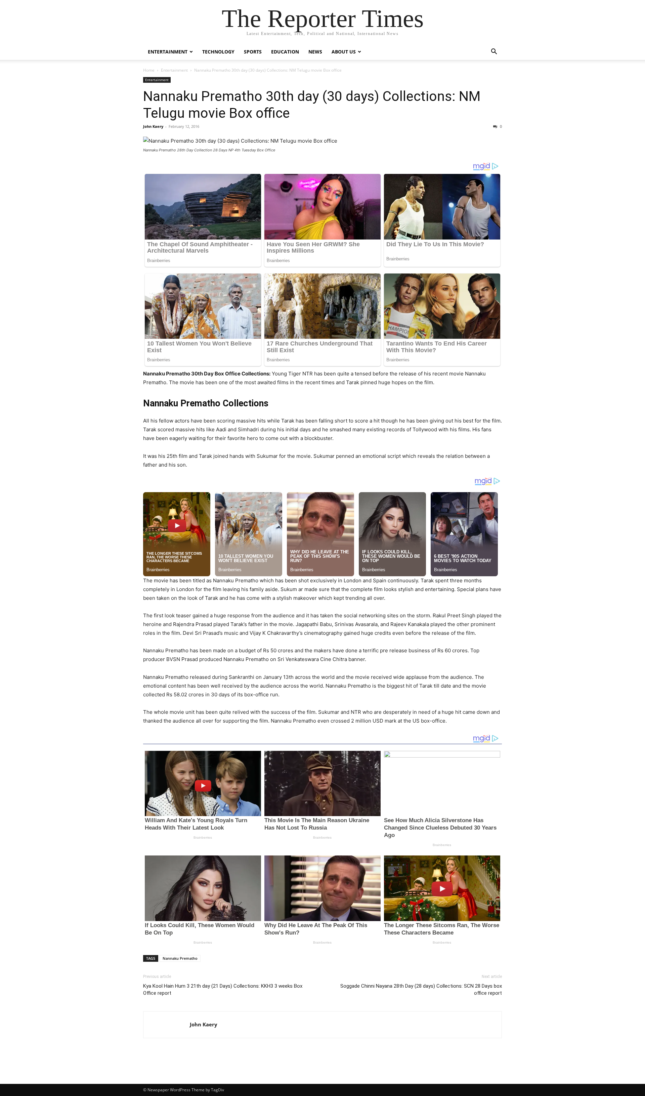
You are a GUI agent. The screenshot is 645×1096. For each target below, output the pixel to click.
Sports (253, 51)
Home (149, 70)
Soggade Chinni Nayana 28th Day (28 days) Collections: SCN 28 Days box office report (421, 989)
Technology (218, 51)
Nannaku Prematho (180, 958)
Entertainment (167, 51)
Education (285, 51)
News (315, 51)
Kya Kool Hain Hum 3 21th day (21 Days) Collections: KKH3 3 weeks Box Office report (222, 989)
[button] (494, 52)
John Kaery (153, 126)
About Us (344, 51)
